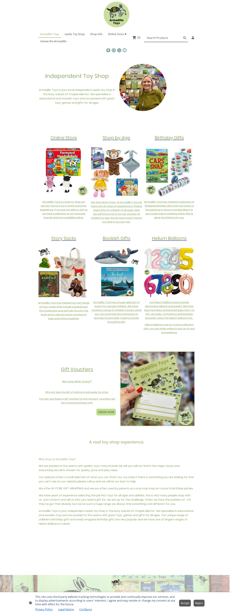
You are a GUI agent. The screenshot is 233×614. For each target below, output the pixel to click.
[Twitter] (119, 50)
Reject (199, 603)
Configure (85, 609)
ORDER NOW (106, 412)
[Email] (125, 50)
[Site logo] (116, 14)
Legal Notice (66, 609)
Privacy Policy (44, 609)
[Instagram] (114, 50)
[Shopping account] (193, 38)
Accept (185, 603)
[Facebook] (108, 50)
